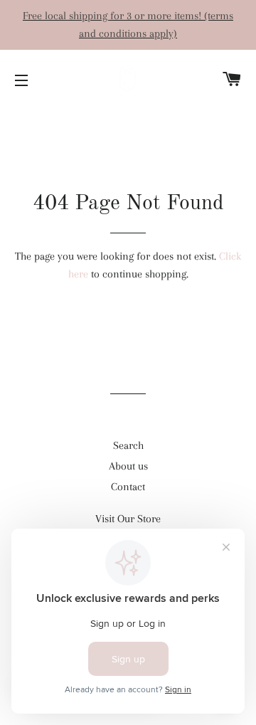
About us (128, 466)
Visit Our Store (128, 518)
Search (128, 445)
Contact (128, 486)
